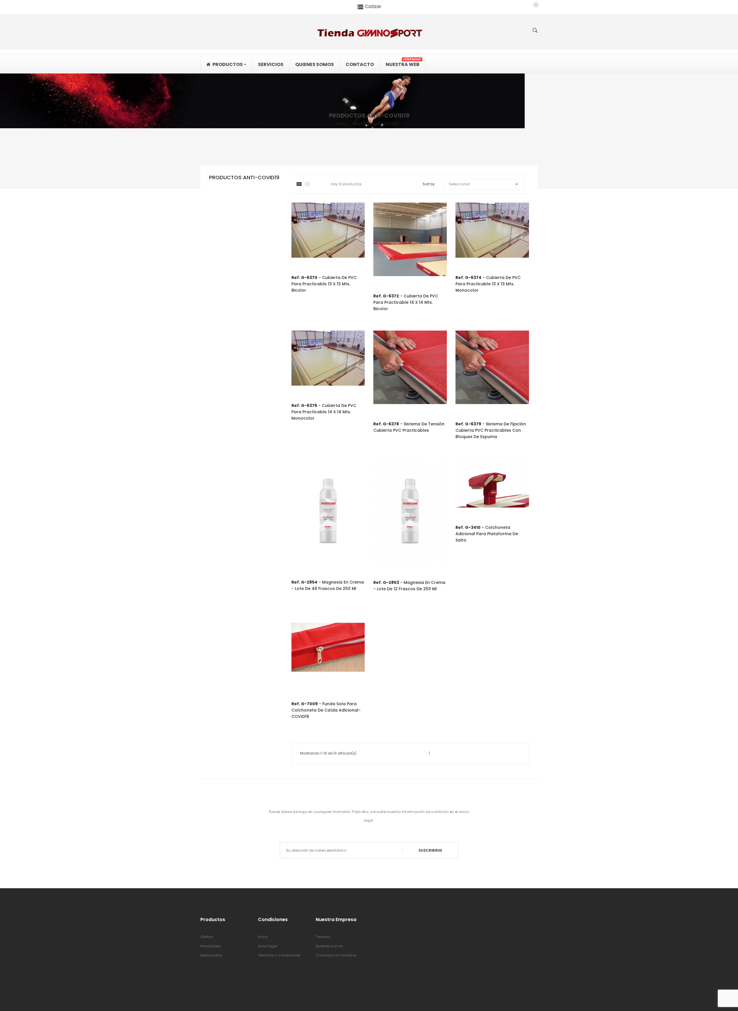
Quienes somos (329, 946)
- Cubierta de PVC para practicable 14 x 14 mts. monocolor (323, 412)
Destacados (211, 955)
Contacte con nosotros (336, 955)
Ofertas (206, 936)
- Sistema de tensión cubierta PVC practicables (409, 427)
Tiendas (323, 936)
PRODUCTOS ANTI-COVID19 (244, 177)
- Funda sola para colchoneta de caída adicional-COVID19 (326, 710)
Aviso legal (267, 946)
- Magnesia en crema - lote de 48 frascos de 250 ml (327, 585)
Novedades (210, 946)
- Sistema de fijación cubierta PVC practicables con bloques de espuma (490, 430)
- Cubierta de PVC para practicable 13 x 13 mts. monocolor (488, 284)
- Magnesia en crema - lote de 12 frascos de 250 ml (409, 586)
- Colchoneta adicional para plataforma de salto (486, 534)
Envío (263, 936)
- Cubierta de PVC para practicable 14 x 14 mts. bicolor (405, 302)
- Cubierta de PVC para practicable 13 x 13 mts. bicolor (324, 284)
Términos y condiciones (279, 955)
